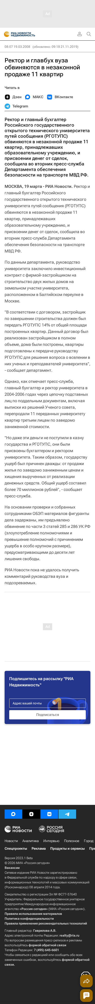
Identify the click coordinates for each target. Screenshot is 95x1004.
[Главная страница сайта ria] (5, 34)
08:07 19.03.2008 (17, 47)
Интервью (51, 841)
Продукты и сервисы (67, 848)
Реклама (39, 848)
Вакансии (12, 868)
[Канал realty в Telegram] (67, 814)
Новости (11, 841)
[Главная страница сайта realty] (27, 34)
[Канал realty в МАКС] (13, 814)
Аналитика (30, 841)
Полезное (71, 841)
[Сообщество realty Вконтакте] (49, 814)
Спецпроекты (16, 848)
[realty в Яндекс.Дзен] (31, 814)
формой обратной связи (47, 945)
